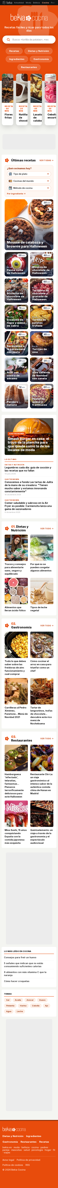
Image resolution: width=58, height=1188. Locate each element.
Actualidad (19, 3)
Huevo (42, 1000)
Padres (54, 3)
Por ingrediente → (16, 193)
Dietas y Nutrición (12, 1136)
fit (54, 1150)
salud (27, 1150)
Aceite (18, 1000)
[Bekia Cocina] (14, 1129)
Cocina (45, 3)
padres (44, 1147)
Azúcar (30, 1000)
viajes (7, 1152)
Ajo (46, 1006)
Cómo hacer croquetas (16, 981)
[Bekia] (7, 2)
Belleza (36, 3)
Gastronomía (10, 1141)
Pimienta (10, 1006)
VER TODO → (46, 528)
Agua (8, 1011)
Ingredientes (33, 1136)
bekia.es (7, 1147)
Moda (28, 3)
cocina (35, 1147)
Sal (7, 1000)
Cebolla (35, 1006)
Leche (20, 1011)
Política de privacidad (28, 1160)
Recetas (44, 1141)
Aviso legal (8, 1160)
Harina (23, 1006)
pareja (5, 1150)
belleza (25, 1147)
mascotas (16, 1150)
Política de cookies (12, 1165)
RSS (28, 1165)
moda (17, 1147)
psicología (37, 1150)
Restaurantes (29, 1141)
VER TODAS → (46, 160)
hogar (48, 1150)
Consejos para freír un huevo (20, 957)
